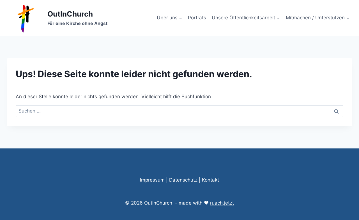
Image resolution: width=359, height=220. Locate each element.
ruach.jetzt (222, 203)
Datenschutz (183, 180)
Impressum (152, 180)
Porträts (197, 17)
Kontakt (210, 180)
